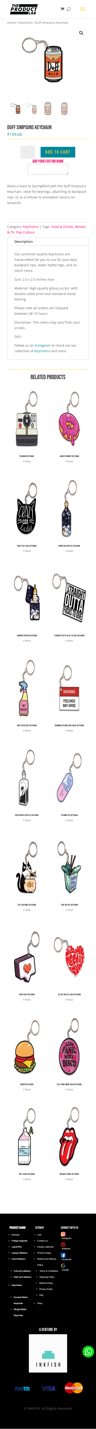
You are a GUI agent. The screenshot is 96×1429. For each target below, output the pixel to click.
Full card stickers (22, 1271)
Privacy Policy (46, 1289)
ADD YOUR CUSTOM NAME (48, 161)
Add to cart (58, 152)
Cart (39, 1234)
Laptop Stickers (19, 1253)
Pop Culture (25, 232)
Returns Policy (46, 1283)
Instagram (43, 345)
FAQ (41, 1295)
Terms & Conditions (48, 1271)
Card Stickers (18, 1259)
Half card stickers (22, 1277)
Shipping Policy (47, 1277)
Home (11, 22)
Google (65, 1269)
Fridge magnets (19, 1240)
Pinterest (65, 1248)
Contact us (42, 1240)
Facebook (66, 1259)
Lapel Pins (17, 1246)
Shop (39, 1303)
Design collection (45, 1246)
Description (23, 241)
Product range (44, 1253)
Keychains (25, 22)
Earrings (16, 1234)
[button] (81, 33)
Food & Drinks (62, 226)
